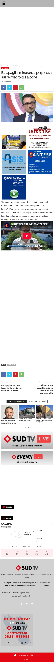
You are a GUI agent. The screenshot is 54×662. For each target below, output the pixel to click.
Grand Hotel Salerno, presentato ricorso (25, 419)
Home (3, 66)
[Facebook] (22, 604)
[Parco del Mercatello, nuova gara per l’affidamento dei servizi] (9, 412)
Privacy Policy (23, 655)
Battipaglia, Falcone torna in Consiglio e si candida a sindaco (11, 388)
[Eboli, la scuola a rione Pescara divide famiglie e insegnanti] (44, 411)
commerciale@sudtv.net (21, 596)
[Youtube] (32, 604)
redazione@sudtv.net (21, 593)
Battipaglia (11, 365)
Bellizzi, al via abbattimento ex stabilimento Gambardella (45, 389)
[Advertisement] (27, 36)
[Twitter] (27, 604)
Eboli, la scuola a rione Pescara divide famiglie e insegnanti (44, 420)
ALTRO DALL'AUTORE (37, 401)
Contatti (37, 655)
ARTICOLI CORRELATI (17, 401)
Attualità (9, 66)
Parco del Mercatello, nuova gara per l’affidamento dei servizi (8, 422)
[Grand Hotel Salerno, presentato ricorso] (27, 411)
